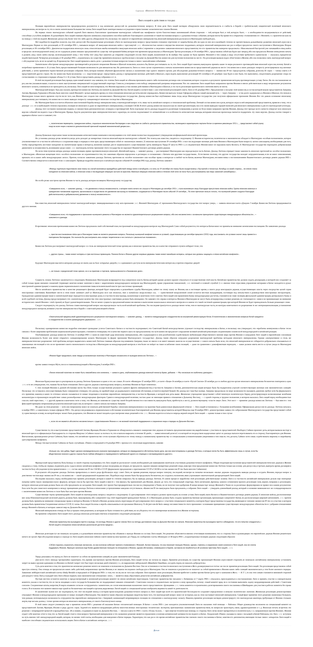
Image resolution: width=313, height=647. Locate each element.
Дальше (156, 630)
